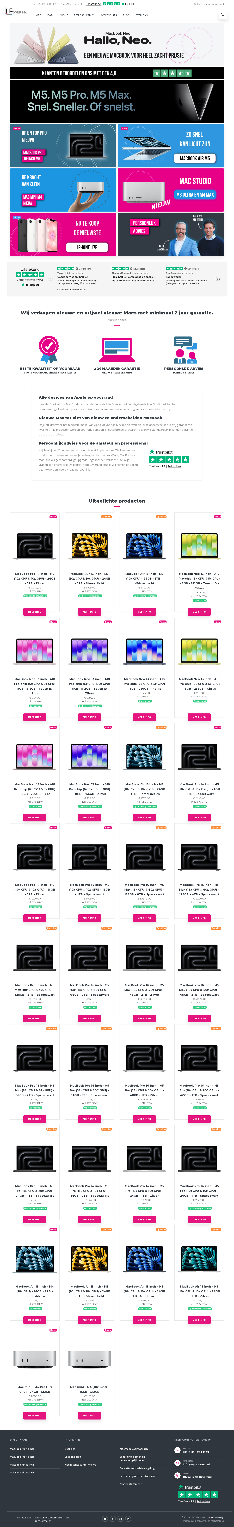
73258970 (24, 1517)
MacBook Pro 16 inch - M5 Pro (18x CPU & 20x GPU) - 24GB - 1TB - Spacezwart (34, 1190)
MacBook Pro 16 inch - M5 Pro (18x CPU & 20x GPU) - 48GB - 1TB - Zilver (144, 1090)
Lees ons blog (73, 1456)
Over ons (142, 15)
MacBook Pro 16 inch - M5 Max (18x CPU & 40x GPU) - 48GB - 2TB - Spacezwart (199, 990)
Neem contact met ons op (80, 1464)
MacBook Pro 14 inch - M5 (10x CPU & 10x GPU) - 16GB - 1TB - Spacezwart (89, 889)
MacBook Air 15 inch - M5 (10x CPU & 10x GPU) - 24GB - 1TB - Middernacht (144, 1291)
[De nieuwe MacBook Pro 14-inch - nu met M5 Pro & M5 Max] (117, 101)
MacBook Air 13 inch (22, 1464)
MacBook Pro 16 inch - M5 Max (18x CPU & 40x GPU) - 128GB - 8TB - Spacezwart (144, 889)
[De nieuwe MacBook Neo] (117, 44)
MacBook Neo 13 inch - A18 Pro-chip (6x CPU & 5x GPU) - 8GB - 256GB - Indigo (144, 683)
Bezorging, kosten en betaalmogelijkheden (132, 1458)
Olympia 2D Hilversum (197, 1477)
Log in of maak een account (210, 4)
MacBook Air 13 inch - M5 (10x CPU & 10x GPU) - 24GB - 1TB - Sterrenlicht (89, 578)
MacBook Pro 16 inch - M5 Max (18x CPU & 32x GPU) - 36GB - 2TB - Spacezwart (34, 1090)
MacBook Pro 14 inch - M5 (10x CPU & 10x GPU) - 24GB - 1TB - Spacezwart (199, 789)
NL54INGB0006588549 (49, 1517)
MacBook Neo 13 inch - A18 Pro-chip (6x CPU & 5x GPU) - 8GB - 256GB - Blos (34, 789)
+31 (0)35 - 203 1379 (46, 4)
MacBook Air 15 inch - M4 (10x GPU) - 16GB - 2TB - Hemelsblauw (35, 1291)
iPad (50, 15)
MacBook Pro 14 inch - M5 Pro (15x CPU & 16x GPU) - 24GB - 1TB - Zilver (144, 1190)
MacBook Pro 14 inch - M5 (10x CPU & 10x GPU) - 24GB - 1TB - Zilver (35, 578)
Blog (126, 15)
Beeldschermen (84, 15)
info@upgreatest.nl (72, 4)
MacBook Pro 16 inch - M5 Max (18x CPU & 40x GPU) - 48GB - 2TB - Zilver (144, 990)
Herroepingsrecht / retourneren (138, 1476)
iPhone (63, 15)
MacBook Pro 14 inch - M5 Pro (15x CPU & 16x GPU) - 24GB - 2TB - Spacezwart (89, 1190)
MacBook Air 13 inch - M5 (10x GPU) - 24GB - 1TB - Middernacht (144, 578)
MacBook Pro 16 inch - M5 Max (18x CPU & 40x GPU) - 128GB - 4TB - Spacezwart (199, 889)
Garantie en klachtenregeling (137, 1468)
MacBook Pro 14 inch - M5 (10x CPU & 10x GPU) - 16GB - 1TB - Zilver (34, 889)
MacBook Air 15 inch (22, 1472)
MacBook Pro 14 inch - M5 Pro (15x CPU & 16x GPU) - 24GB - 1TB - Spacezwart (199, 1190)
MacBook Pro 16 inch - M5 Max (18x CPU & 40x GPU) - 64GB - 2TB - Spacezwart (89, 990)
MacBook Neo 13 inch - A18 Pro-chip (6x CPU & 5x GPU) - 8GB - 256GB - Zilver (89, 789)
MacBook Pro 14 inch (22, 1448)
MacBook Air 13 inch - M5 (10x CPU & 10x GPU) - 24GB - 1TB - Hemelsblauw (144, 789)
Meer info (34, 611)
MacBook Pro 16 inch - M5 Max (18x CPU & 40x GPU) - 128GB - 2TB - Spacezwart (35, 990)
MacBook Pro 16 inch (22, 1456)
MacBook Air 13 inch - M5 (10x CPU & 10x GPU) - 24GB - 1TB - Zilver (199, 1291)
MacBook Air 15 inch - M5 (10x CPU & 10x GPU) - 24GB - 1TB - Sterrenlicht (89, 1291)
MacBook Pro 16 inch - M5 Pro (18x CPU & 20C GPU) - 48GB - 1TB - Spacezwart (199, 1090)
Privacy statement (131, 1484)
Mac (38, 15)
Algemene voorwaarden (134, 1448)
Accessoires (109, 15)
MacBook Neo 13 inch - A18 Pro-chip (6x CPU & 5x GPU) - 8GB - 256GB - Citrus (199, 683)
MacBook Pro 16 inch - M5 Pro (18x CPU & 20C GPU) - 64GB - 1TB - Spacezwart (89, 1090)
